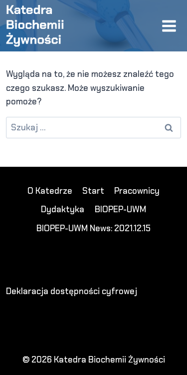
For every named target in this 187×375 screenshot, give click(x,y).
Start (93, 190)
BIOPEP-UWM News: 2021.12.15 (93, 228)
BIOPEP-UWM (120, 209)
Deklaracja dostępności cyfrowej (71, 291)
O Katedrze (49, 190)
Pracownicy (137, 190)
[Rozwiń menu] (169, 25)
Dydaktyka (62, 209)
